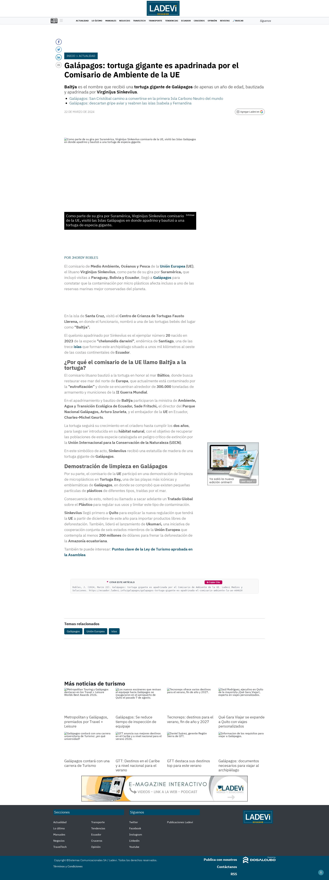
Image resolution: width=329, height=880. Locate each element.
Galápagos (162, 277)
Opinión (212, 20)
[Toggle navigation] (60, 20)
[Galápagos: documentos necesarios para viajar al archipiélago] (241, 745)
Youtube (134, 847)
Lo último (97, 20)
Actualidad (82, 20)
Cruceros (199, 20)
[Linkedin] (59, 57)
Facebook (135, 828)
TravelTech (139, 20)
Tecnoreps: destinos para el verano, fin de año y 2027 (190, 719)
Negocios (124, 20)
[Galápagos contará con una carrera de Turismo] (87, 745)
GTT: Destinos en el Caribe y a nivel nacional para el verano (138, 765)
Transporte (155, 20)
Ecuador (186, 20)
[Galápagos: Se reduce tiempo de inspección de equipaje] (139, 701)
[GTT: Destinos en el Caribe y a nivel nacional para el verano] (139, 745)
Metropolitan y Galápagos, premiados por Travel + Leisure (86, 721)
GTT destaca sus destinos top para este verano (188, 763)
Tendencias (171, 20)
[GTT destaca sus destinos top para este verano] (190, 745)
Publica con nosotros (220, 859)
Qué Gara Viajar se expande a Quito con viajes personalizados (241, 721)
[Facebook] (59, 42)
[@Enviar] (59, 65)
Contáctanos (227, 866)
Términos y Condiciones (68, 866)
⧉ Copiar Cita (213, 582)
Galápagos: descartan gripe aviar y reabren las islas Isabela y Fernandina (130, 102)
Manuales (110, 20)
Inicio (71, 56)
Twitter (133, 822)
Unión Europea (172, 266)
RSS (234, 874)
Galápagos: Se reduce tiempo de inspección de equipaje (136, 721)
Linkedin (134, 840)
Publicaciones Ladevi (180, 822)
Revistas (225, 20)
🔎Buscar (238, 20)
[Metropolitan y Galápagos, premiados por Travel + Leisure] (87, 701)
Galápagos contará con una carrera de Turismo (87, 763)
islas (78, 346)
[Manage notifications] (321, 872)
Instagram (135, 834)
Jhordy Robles (85, 257)
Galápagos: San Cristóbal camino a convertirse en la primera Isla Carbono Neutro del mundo (146, 98)
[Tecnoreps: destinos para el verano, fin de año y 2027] (190, 701)
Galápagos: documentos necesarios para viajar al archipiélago (238, 765)
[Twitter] (59, 50)
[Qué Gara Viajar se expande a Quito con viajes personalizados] (241, 701)
